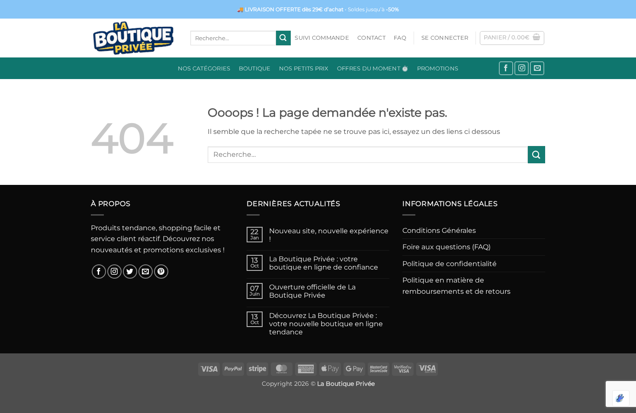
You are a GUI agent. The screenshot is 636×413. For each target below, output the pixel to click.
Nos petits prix (304, 68)
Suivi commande (322, 38)
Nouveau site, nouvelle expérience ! (329, 235)
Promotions (438, 68)
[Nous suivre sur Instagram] (521, 68)
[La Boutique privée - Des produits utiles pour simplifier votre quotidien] (134, 38)
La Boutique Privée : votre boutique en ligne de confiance (323, 263)
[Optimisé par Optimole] (621, 398)
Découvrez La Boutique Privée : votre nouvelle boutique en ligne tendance (326, 323)
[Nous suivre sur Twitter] (130, 271)
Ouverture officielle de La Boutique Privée (312, 291)
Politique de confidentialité (449, 264)
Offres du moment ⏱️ (373, 68)
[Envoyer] (283, 38)
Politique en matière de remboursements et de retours (456, 285)
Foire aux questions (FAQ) (446, 247)
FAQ (400, 38)
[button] (444, 38)
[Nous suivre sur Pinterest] (161, 271)
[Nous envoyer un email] (537, 68)
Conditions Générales (439, 230)
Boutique (255, 68)
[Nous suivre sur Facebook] (506, 68)
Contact (371, 38)
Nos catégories (204, 68)
